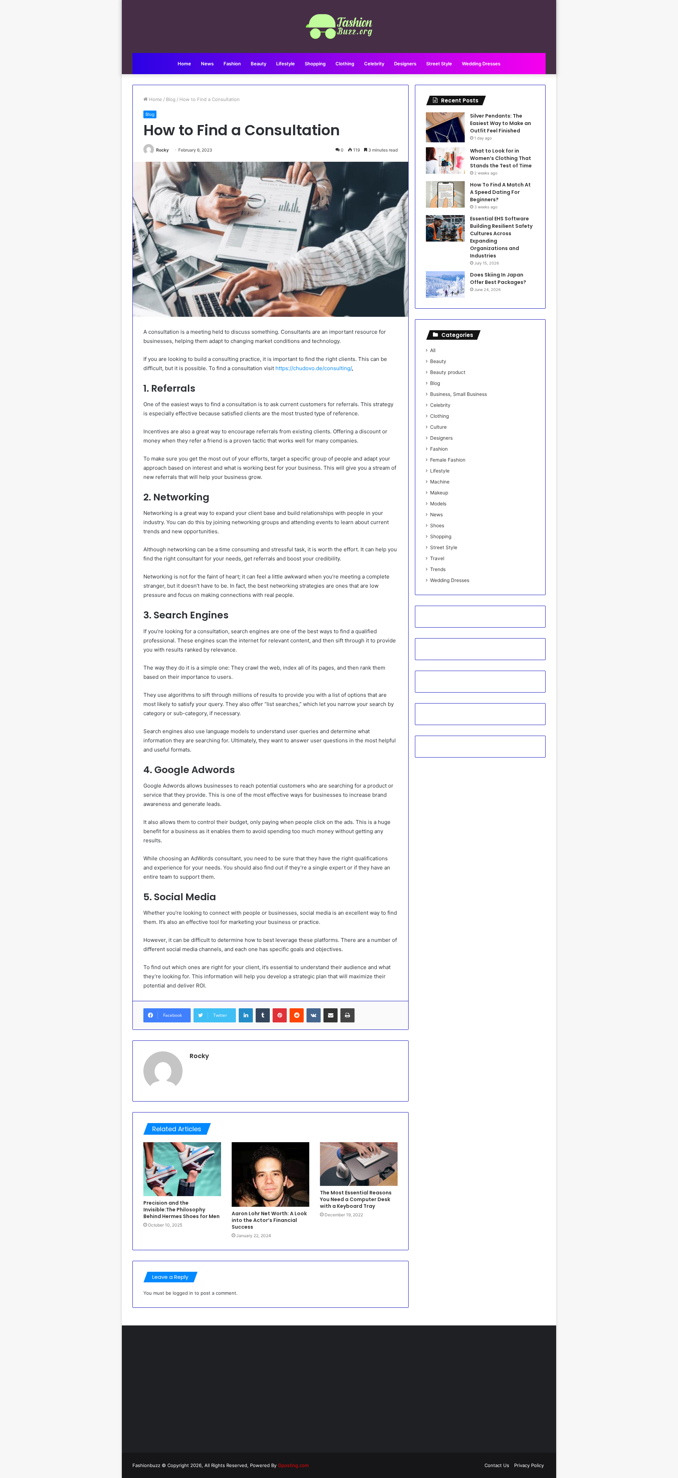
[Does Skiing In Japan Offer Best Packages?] (445, 284)
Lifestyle (285, 63)
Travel (437, 558)
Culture (438, 427)
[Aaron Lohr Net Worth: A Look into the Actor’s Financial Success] (270, 1174)
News (207, 63)
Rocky (162, 150)
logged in (183, 1293)
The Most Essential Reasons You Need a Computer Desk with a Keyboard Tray (356, 1199)
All (432, 350)
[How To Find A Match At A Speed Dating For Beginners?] (445, 194)
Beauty (258, 63)
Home (184, 63)
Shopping (315, 63)
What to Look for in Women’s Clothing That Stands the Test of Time (501, 158)
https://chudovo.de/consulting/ (313, 368)
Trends (438, 569)
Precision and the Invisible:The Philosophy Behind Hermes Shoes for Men (181, 1209)
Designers (405, 63)
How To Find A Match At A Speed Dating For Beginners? (500, 192)
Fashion (232, 63)
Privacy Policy (529, 1465)
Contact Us (496, 1465)
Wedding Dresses (481, 63)
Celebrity (374, 63)
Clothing (344, 63)
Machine (440, 482)
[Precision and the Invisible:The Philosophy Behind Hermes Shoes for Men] (182, 1169)
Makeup (439, 492)
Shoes (437, 525)
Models (438, 503)
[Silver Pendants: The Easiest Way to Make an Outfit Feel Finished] (445, 127)
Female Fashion (447, 460)
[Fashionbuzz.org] (339, 26)
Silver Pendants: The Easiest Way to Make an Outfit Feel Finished (500, 123)
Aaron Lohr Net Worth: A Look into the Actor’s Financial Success (269, 1220)
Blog (171, 99)
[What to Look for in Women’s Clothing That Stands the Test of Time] (445, 160)
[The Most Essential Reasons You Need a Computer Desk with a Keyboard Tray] (359, 1164)
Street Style (439, 63)
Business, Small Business (458, 394)
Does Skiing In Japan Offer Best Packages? (498, 278)
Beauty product (447, 372)
